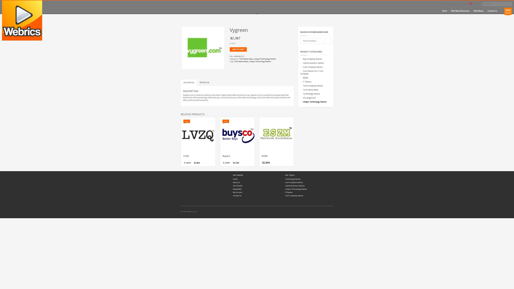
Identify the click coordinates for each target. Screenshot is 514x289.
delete (305, 77)
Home (235, 179)
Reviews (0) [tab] (204, 82)
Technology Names (311, 93)
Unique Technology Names (265, 59)
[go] (509, 4)
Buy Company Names (312, 59)
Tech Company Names (313, 85)
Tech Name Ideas (246, 59)
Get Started (237, 186)
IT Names (307, 81)
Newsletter (237, 189)
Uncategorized (309, 97)
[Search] (328, 41)
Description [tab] (189, 82)
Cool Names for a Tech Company (311, 72)
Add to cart (238, 49)
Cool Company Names (313, 67)
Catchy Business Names (313, 63)
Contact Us (237, 195)
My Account (237, 192)
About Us (236, 182)
